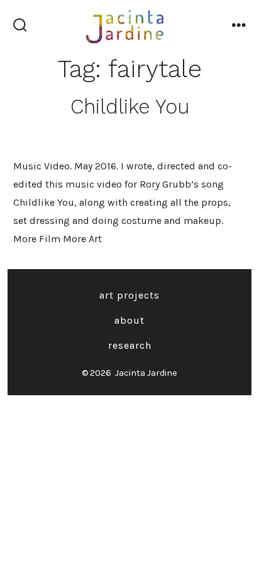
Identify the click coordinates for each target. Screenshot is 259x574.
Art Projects (129, 295)
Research (130, 345)
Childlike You (129, 107)
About (129, 320)
